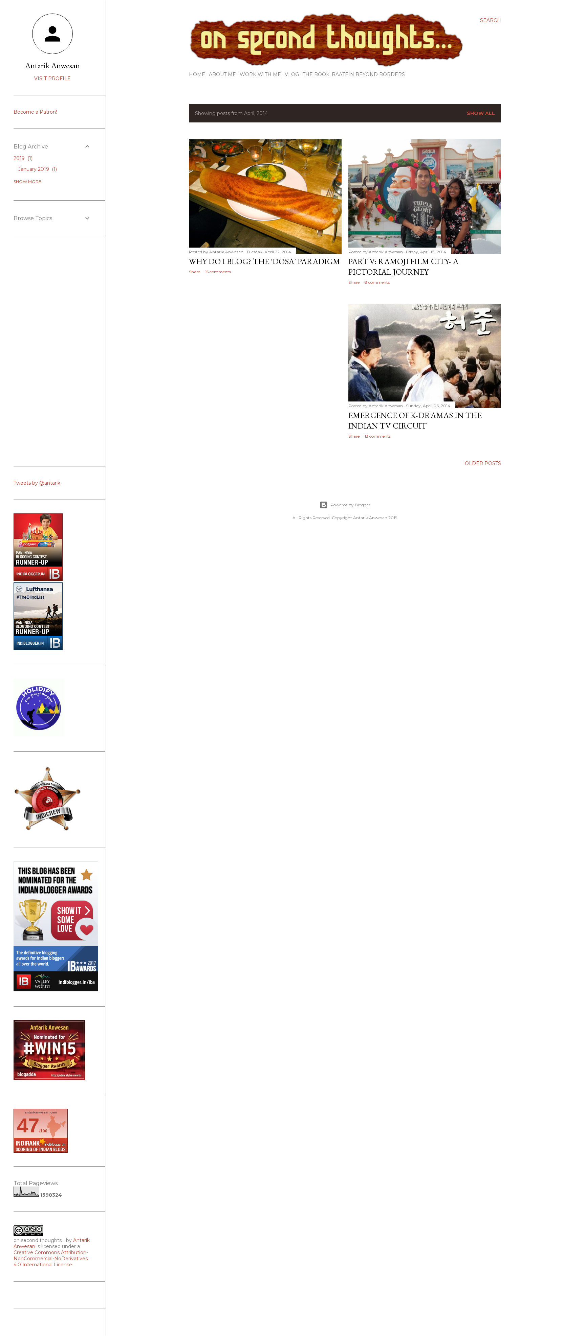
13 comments (378, 436)
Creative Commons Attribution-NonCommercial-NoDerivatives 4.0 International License (51, 1258)
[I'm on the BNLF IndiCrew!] (47, 831)
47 (28, 1125)
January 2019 (37, 169)
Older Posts (483, 463)
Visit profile (52, 78)
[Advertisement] (265, 338)
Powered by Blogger (350, 504)
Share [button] (194, 271)
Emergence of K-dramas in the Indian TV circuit (415, 420)
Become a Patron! (35, 112)
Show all (481, 113)
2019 (22, 158)
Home (197, 74)
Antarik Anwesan (52, 65)
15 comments (218, 271)
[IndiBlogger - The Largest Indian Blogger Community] (38, 648)
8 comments (377, 282)
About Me (222, 74)
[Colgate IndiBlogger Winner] (38, 579)
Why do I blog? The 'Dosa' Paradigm (264, 261)
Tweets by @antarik (37, 483)
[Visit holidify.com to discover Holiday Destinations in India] (39, 735)
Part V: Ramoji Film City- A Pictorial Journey (403, 266)
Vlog (292, 74)
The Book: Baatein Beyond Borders (354, 74)
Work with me (260, 74)
